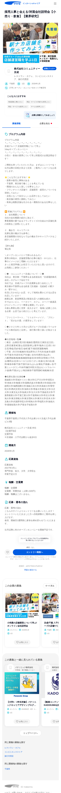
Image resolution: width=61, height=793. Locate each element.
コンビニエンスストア (13, 752)
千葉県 (7, 769)
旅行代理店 (9, 756)
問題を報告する (30, 570)
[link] (10, 667)
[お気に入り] (8, 552)
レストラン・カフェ (13, 748)
